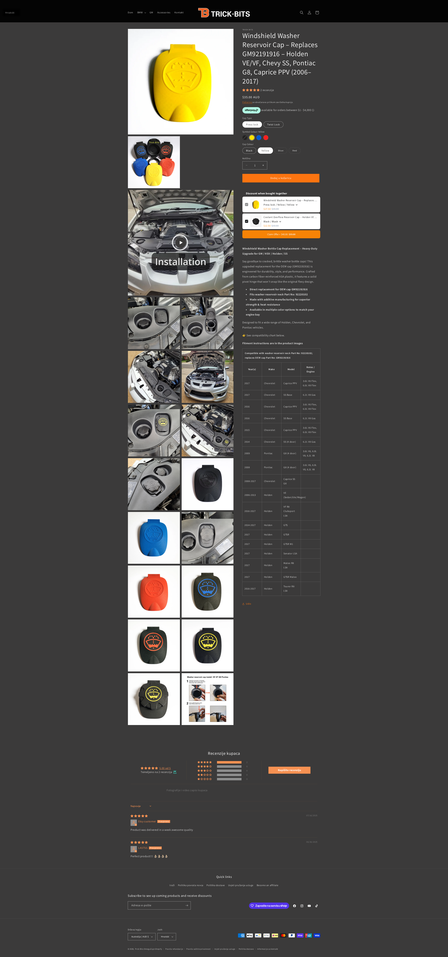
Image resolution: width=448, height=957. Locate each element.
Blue (282, 151)
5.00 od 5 (165, 768)
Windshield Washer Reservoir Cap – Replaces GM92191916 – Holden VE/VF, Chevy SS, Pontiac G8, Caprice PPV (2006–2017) (291, 200)
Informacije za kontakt (267, 949)
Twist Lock (273, 124)
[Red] (265, 137)
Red (296, 151)
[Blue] (258, 137)
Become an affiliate (267, 885)
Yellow (265, 150)
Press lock (252, 124)
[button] (141, 12)
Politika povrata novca (190, 885)
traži (172, 885)
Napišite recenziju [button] (289, 770)
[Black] (244, 137)
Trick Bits (139, 949)
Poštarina (247, 102)
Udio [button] (248, 603)
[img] (139, 816)
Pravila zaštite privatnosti (198, 949)
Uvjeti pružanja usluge (240, 885)
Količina (246, 158)
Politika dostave (215, 885)
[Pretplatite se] (187, 905)
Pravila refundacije (174, 949)
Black (249, 150)
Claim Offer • (281, 234)
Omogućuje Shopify (153, 949)
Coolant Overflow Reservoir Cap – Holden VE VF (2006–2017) (291, 217)
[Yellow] (251, 137)
